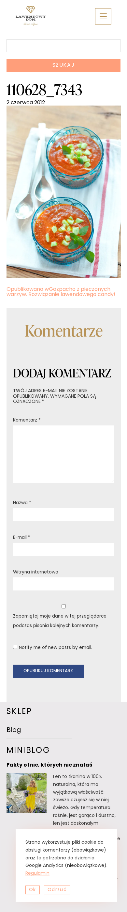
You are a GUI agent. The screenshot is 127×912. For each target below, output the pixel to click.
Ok (32, 889)
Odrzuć (57, 889)
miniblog (28, 751)
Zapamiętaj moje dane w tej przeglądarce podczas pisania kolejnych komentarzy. (59, 621)
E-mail (21, 538)
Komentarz (27, 420)
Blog (14, 730)
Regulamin (37, 873)
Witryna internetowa (35, 572)
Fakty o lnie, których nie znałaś (49, 765)
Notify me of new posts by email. (55, 648)
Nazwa (22, 503)
